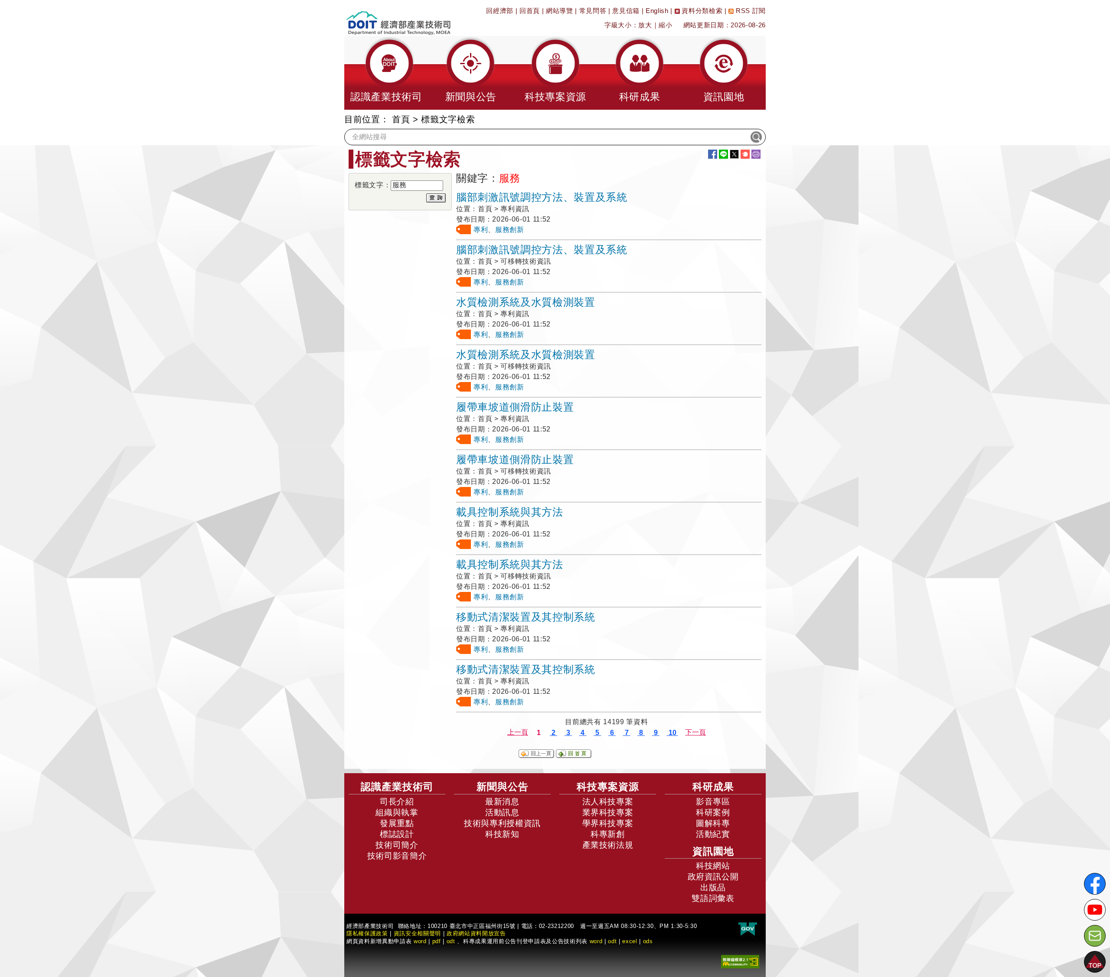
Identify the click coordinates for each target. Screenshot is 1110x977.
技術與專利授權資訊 (502, 823)
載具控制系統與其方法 (509, 512)
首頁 (401, 119)
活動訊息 (502, 812)
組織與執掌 (396, 812)
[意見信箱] (1095, 936)
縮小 (665, 25)
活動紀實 (713, 834)
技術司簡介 (396, 845)
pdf (436, 941)
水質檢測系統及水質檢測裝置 (525, 302)
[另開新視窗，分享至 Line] (723, 154)
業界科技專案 (607, 812)
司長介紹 (397, 801)
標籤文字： (373, 185)
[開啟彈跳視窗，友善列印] (756, 154)
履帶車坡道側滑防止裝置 (515, 407)
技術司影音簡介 (397, 855)
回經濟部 (499, 10)
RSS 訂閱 (750, 10)
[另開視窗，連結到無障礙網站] (740, 961)
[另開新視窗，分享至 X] (734, 154)
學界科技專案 (607, 823)
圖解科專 (713, 823)
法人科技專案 (607, 801)
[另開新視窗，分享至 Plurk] (745, 154)
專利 (480, 229)
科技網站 (713, 865)
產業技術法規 (607, 845)
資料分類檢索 (701, 10)
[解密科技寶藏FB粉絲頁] (1095, 884)
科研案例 (713, 812)
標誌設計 (397, 834)
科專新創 (608, 834)
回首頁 (529, 10)
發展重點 (397, 823)
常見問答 (593, 10)
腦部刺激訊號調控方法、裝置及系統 (541, 197)
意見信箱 (626, 10)
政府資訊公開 (713, 876)
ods (648, 941)
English (657, 10)
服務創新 (509, 229)
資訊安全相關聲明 (417, 933)
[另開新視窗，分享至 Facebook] (712, 154)
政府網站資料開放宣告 (476, 933)
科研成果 (713, 786)
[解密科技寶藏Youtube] (1095, 910)
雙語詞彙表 (713, 898)
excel (629, 941)
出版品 (713, 887)
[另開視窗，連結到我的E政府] (747, 929)
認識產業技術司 (397, 786)
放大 (645, 25)
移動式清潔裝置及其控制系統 (525, 617)
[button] (386, 73)
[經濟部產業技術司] (398, 17)
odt (451, 941)
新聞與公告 (503, 786)
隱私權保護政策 (367, 933)
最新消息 (502, 801)
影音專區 (713, 801)
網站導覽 (559, 10)
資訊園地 (713, 851)
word (596, 941)
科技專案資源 (608, 786)
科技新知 (502, 834)
